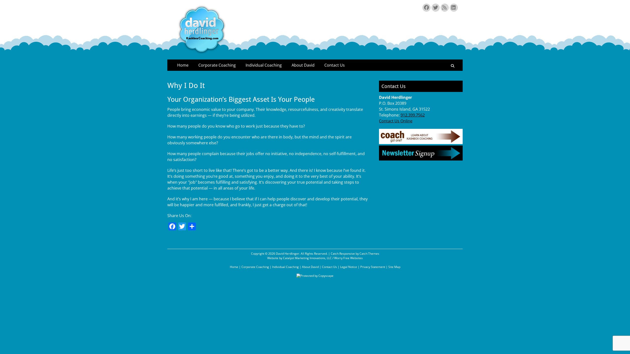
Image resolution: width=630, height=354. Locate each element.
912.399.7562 (413, 115)
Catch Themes (369, 253)
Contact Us (334, 65)
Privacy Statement (372, 267)
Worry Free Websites (348, 258)
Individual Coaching (264, 65)
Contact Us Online (395, 121)
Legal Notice (348, 267)
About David (303, 65)
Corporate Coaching (217, 65)
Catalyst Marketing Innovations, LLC (307, 258)
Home (183, 65)
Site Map (394, 267)
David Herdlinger (287, 253)
